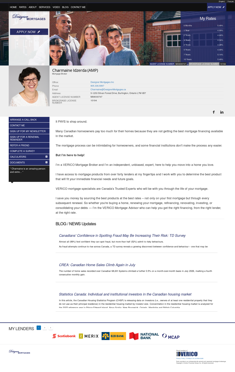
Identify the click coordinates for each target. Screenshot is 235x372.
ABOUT (33, 7)
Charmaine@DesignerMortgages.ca (108, 89)
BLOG (65, 7)
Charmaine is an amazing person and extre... (27, 170)
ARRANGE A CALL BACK (23, 119)
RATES (23, 7)
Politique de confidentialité (194, 358)
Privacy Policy (180, 358)
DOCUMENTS (17, 162)
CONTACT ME (78, 7)
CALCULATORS (18, 156)
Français (231, 1)
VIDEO (56, 7)
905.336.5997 (97, 85)
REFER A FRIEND (19, 145)
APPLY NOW (214, 7)
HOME (13, 7)
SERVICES (44, 7)
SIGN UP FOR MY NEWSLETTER (28, 131)
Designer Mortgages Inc (102, 82)
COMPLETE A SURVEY (22, 151)
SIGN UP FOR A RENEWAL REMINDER (24, 138)
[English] (222, 1)
